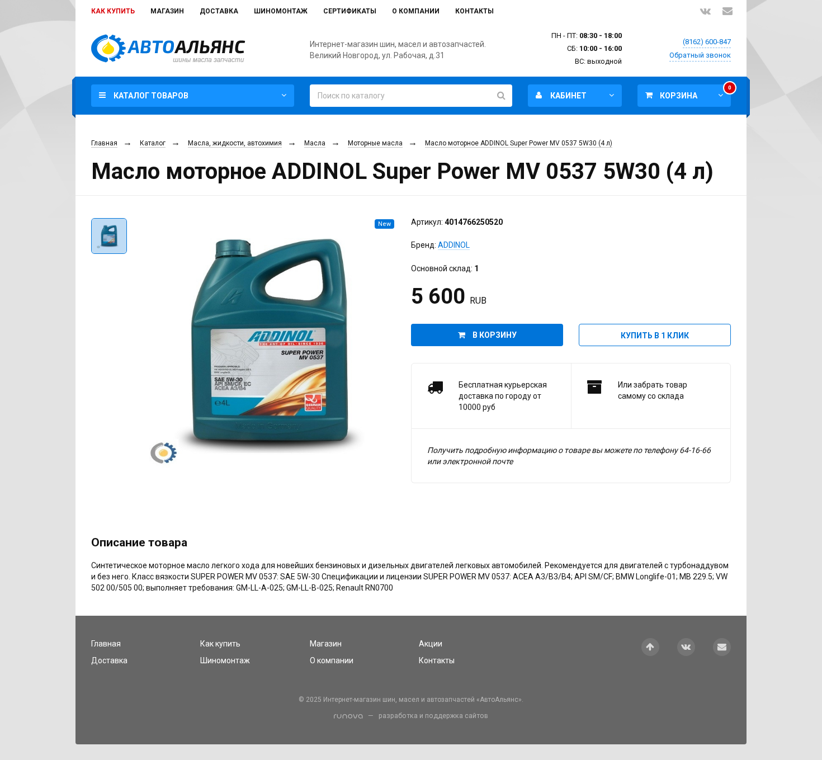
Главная (104, 143)
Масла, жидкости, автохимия (235, 143)
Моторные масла (375, 143)
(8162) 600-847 (707, 41)
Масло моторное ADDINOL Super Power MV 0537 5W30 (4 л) (518, 143)
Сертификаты (349, 11)
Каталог (153, 143)
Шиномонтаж (281, 11)
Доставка (219, 11)
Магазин (167, 11)
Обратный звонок (700, 55)
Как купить (113, 11)
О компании (416, 11)
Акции (430, 643)
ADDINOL (454, 244)
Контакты (474, 11)
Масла (314, 143)
